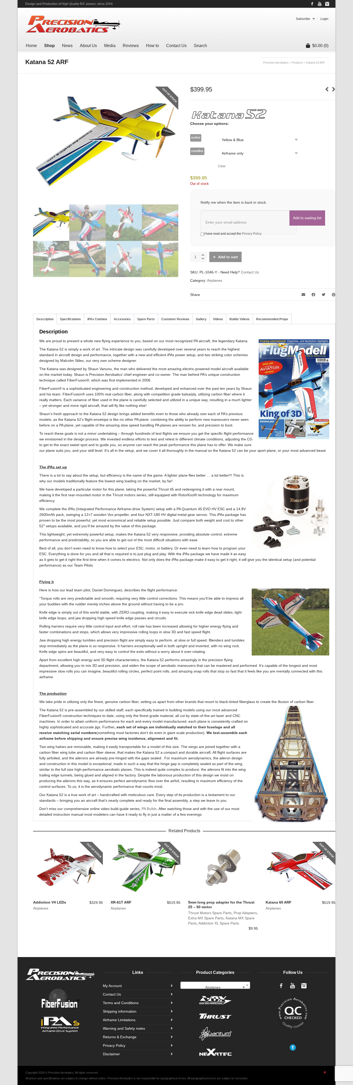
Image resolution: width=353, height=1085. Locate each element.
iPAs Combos (97, 319)
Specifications (70, 319)
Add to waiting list (307, 218)
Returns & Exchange (119, 1037)
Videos (218, 319)
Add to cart (228, 257)
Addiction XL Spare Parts (218, 923)
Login (324, 19)
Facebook (312, 4)
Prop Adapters (245, 913)
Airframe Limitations (119, 1020)
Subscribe (303, 19)
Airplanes (214, 280)
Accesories (122, 319)
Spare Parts (146, 319)
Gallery (201, 319)
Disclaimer (111, 1054)
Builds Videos (239, 319)
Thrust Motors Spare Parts (210, 913)
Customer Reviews (175, 319)
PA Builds (149, 809)
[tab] (45, 319)
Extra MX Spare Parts (206, 918)
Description (44, 319)
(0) (320, 45)
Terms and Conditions (121, 1003)
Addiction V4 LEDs (49, 902)
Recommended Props (272, 319)
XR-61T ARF (121, 902)
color (195, 137)
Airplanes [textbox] (225, 987)
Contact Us (250, 272)
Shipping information (119, 1011)
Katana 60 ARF (278, 902)
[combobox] (215, 985)
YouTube (320, 4)
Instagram (327, 4)
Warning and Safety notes (124, 1028)
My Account (112, 986)
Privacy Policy (252, 233)
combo (197, 151)
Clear (222, 166)
